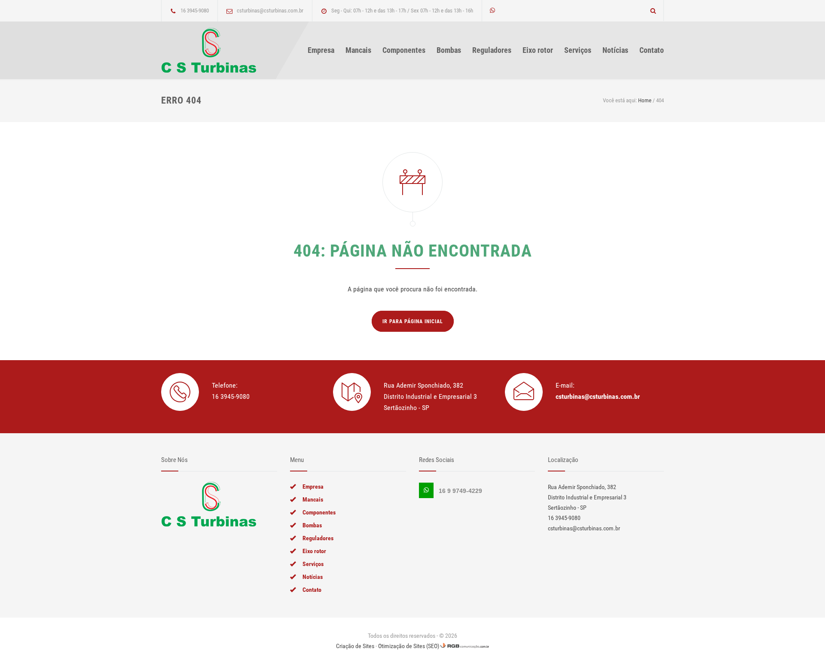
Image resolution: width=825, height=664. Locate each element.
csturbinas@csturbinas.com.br (598, 396)
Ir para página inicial (412, 321)
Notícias (615, 50)
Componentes (403, 50)
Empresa (321, 50)
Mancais (358, 50)
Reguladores (491, 50)
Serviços (577, 50)
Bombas (449, 50)
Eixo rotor (537, 50)
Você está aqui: (620, 100)
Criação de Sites (355, 646)
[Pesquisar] (653, 10)
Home (644, 100)
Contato (651, 50)
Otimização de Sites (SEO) (408, 646)
